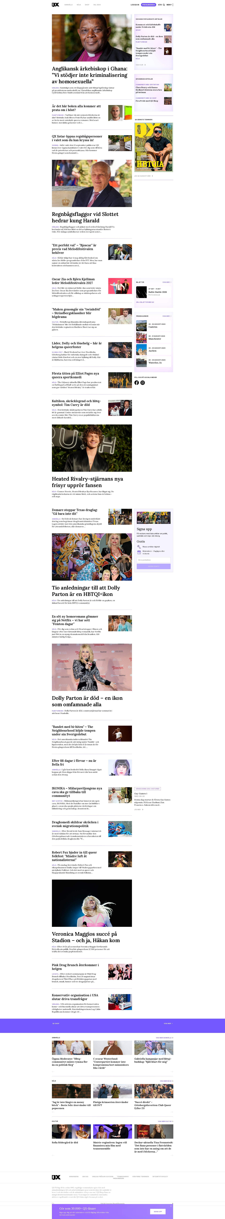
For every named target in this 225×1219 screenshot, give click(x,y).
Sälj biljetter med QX (145, 302)
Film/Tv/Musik (141, 42)
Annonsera (74, 1176)
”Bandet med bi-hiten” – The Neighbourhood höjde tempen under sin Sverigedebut (149, 52)
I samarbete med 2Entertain (147, 85)
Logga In (135, 5)
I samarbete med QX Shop (146, 98)
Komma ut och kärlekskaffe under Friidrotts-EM (148, 25)
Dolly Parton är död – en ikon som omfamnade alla (149, 37)
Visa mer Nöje (165, 1081)
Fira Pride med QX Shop (147, 101)
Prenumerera (148, 5)
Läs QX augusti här (142, 176)
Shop (87, 5)
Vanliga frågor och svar (102, 1176)
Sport (138, 30)
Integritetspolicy (160, 1176)
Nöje (79, 5)
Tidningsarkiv (123, 1176)
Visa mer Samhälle (163, 1038)
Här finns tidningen (140, 1176)
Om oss (85, 1176)
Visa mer (166, 282)
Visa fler (139, 65)
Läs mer (137, 809)
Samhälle (68, 5)
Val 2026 (97, 5)
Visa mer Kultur (164, 1121)
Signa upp (158, 1211)
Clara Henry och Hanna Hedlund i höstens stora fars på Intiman (149, 89)
